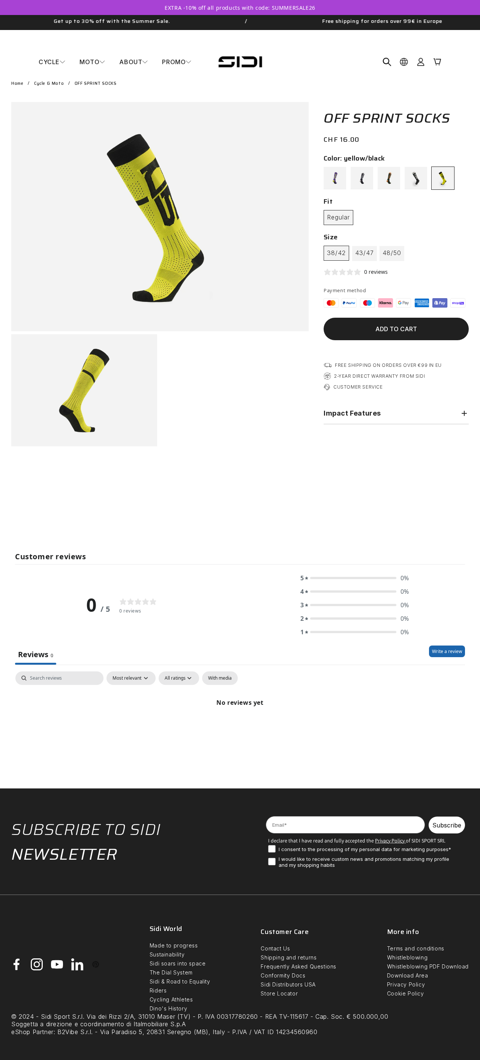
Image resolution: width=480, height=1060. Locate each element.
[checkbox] (220, 678)
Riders (158, 990)
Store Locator (279, 993)
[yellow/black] (443, 178)
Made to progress (174, 945)
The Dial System (171, 972)
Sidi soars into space (178, 963)
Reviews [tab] (35, 654)
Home (17, 83)
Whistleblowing (407, 957)
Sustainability (167, 954)
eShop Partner (32, 1032)
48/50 (391, 253)
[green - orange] (389, 178)
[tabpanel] (240, 728)
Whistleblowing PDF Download (428, 966)
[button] (52, 61)
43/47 (364, 253)
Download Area (407, 975)
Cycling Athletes (171, 999)
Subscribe (446, 825)
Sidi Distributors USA (288, 984)
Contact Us (275, 948)
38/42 (336, 253)
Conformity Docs (283, 975)
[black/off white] (416, 178)
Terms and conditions (415, 948)
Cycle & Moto (49, 83)
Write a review (447, 651)
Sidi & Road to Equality (180, 981)
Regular (338, 217)
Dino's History (168, 1008)
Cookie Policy (405, 993)
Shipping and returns (288, 957)
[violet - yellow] (335, 178)
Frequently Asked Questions (298, 966)
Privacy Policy (406, 984)
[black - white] (362, 178)
